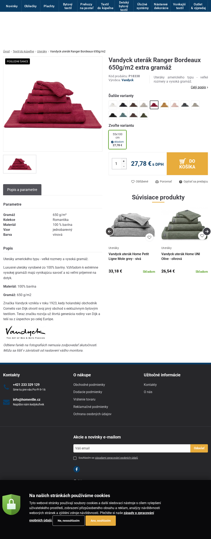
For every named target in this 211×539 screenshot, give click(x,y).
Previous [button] (110, 231)
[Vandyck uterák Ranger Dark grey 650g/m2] (185, 105)
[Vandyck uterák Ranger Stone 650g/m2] (195, 105)
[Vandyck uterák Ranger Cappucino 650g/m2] (133, 105)
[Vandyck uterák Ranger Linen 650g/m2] (143, 105)
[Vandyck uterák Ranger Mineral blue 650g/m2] (123, 115)
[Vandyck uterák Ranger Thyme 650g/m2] (143, 115)
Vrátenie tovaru (84, 399)
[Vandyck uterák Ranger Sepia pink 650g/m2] (174, 105)
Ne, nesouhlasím (69, 520)
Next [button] (207, 231)
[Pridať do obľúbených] (149, 237)
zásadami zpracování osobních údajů (116, 457)
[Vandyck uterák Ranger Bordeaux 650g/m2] (154, 105)
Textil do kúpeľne (23, 51)
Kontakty (150, 385)
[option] (19, 164)
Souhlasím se (108, 457)
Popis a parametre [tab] (22, 189)
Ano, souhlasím (101, 520)
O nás (148, 392)
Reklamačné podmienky (90, 407)
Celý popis (198, 87)
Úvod (6, 51)
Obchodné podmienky (89, 385)
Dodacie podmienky (87, 392)
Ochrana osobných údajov (92, 414)
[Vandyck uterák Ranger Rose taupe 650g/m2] (133, 115)
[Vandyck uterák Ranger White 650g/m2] (113, 105)
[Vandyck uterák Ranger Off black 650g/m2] (113, 115)
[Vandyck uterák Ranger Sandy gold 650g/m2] (164, 105)
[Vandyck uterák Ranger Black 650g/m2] (123, 105)
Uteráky (42, 51)
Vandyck (128, 80)
